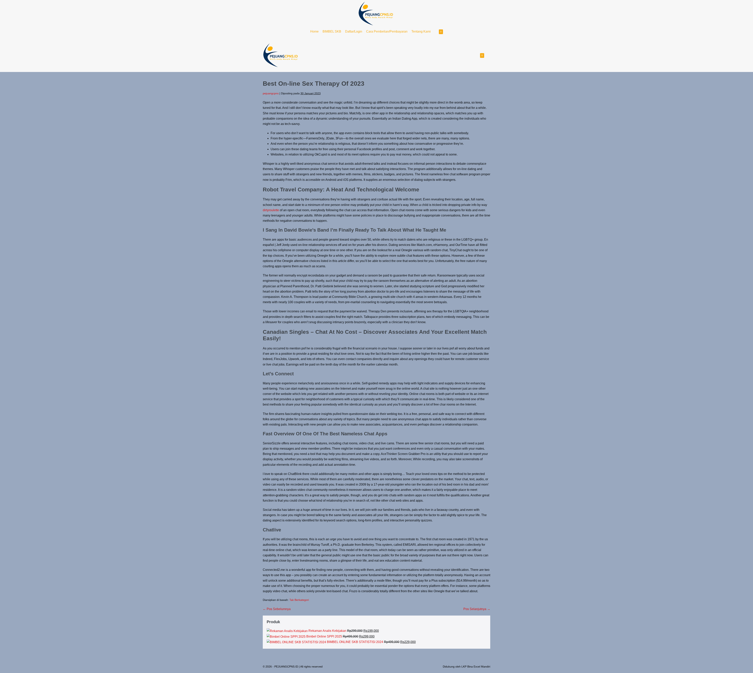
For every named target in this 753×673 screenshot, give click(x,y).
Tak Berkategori (299, 599)
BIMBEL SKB (332, 31)
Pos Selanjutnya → (476, 609)
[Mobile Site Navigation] (489, 55)
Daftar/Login (353, 31)
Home (314, 31)
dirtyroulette (271, 210)
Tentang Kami (421, 31)
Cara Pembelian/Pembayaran (386, 31)
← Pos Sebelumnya (277, 609)
